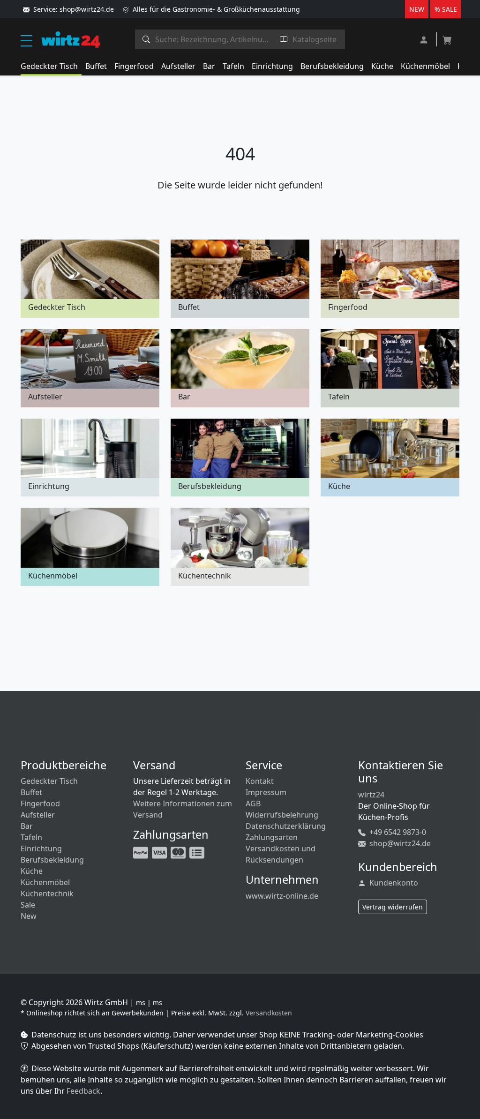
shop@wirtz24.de (399, 843)
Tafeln (233, 66)
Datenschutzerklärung (286, 826)
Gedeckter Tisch (49, 66)
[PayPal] (141, 852)
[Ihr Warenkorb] (447, 37)
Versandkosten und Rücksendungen (280, 854)
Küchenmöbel (425, 66)
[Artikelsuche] (146, 39)
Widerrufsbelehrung (282, 815)
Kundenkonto (393, 883)
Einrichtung (272, 66)
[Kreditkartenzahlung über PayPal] (160, 852)
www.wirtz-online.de (282, 896)
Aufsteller (178, 66)
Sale (28, 905)
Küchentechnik (47, 893)
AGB (253, 803)
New (29, 916)
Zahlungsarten (272, 837)
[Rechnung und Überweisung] (197, 852)
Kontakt (260, 781)
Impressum (266, 792)
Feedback (83, 1091)
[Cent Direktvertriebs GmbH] (71, 39)
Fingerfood (134, 66)
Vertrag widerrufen (392, 906)
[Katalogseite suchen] (284, 39)
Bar (209, 66)
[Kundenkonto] (425, 39)
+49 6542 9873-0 (397, 832)
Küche (382, 66)
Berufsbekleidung (332, 66)
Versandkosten (269, 1012)
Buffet (96, 66)
